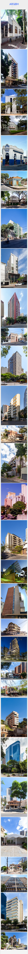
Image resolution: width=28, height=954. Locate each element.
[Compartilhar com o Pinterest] (14, 47)
